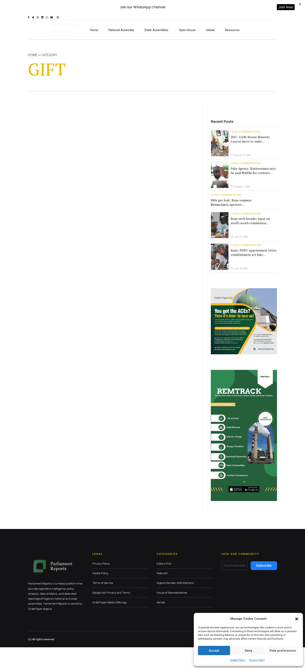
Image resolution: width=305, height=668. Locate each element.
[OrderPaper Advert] (244, 321)
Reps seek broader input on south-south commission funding (250, 223)
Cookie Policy (237, 660)
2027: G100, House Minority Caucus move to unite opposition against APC (250, 141)
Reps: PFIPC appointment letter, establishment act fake (254, 252)
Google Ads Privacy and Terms (111, 592)
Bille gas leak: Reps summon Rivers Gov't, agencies (231, 202)
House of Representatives (246, 132)
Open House (187, 30)
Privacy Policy (257, 660)
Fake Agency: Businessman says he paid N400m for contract (253, 170)
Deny (248, 650)
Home (94, 30)
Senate (161, 602)
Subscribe (263, 566)
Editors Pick (164, 563)
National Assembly (121, 30)
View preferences (282, 650)
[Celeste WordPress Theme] (244, 435)
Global (210, 30)
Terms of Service (102, 582)
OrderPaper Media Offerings (109, 602)
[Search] (58, 17)
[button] (297, 619)
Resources (232, 30)
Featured (162, 573)
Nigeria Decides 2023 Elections (175, 582)
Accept (214, 650)
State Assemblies (156, 30)
